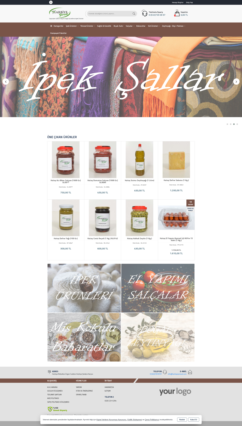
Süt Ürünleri (153, 26)
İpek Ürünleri (71, 26)
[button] (227, 124)
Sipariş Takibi (81, 394)
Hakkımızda (109, 387)
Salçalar (129, 26)
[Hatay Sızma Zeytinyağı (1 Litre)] (139, 159)
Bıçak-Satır (118, 26)
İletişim (108, 391)
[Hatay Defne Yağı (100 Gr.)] (65, 217)
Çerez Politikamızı (152, 420)
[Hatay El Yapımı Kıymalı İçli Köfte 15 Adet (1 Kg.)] (176, 217)
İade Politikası (53, 398)
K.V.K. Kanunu (52, 387)
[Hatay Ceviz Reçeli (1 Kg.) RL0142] (102, 217)
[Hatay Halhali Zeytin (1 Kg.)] (139, 217)
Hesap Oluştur (178, 2)
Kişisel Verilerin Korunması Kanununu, (111, 420)
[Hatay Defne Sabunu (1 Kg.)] (176, 159)
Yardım (79, 387)
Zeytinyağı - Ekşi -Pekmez (172, 26)
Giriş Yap (189, 2)
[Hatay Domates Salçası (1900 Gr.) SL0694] (102, 159)
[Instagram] (51, 2)
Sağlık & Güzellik (104, 26)
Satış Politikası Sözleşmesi (58, 402)
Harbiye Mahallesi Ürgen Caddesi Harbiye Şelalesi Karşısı (72, 374)
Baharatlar (140, 26)
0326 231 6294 (110, 400)
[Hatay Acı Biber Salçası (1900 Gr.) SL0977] (65, 159)
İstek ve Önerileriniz (84, 391)
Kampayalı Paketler (58, 33)
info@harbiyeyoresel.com (177, 374)
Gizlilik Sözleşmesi (55, 391)
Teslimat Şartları (54, 394)
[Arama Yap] (134, 13)
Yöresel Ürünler (86, 26)
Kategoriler (58, 26)
